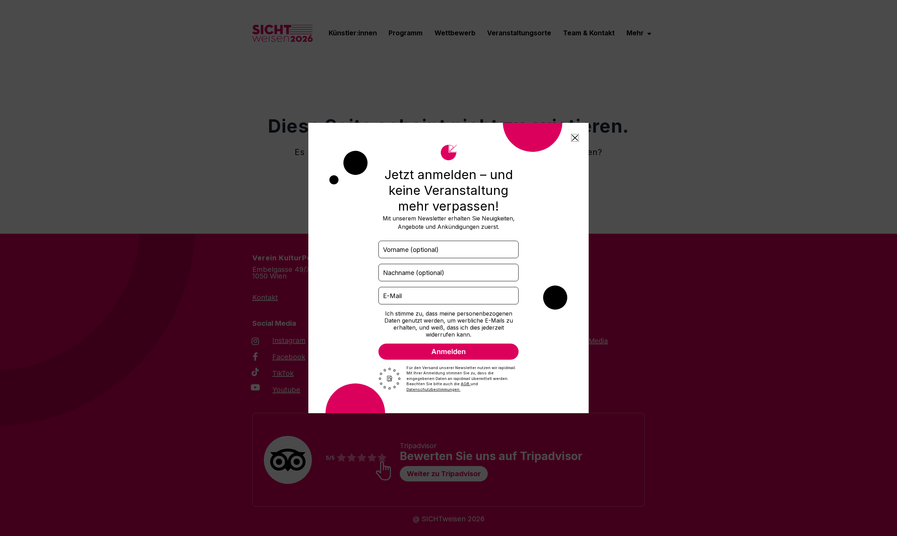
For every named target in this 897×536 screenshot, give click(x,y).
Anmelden (448, 351)
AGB (466, 383)
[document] (448, 268)
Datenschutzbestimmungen (433, 389)
